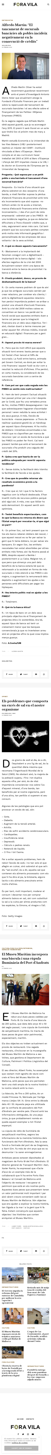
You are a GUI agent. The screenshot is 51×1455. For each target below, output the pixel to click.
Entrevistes (7, 20)
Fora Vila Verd (16, 948)
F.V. (3, 966)
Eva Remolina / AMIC (9, 713)
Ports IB (26, 1228)
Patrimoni (27, 948)
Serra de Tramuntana (11, 949)
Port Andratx (16, 1228)
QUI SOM (20, 1419)
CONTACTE (30, 1419)
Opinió (5, 696)
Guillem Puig (6, 45)
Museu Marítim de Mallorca (33, 1226)
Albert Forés (16, 1226)
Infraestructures (10, 1287)
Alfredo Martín (17, 651)
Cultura (5, 948)
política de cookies (20, 1443)
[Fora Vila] (25, 4)
